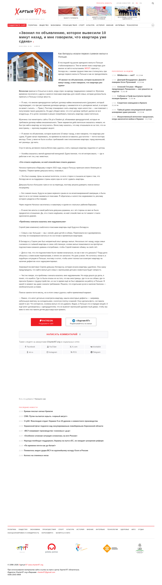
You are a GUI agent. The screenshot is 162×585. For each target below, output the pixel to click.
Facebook (31, 347)
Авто (133, 529)
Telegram (96, 352)
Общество (44, 25)
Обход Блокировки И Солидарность (23, 533)
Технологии (132, 25)
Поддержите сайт (46, 322)
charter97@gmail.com (46, 572)
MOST (87, 68)
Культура (90, 25)
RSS (75, 352)
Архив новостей (123, 3)
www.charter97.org (35, 565)
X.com (74, 347)
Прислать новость (104, 3)
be (133, 3)
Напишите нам (40, 399)
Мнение (110, 25)
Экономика (55, 25)
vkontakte (97, 347)
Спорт (81, 25)
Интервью (120, 25)
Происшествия (70, 25)
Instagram (53, 352)
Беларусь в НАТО (63, 533)
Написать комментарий (64, 334)
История (100, 25)
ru (137, 3)
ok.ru (31, 352)
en (141, 3)
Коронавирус (47, 533)
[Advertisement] (58, 377)
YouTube (52, 347)
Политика (32, 25)
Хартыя (30, 11)
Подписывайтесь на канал (81, 322)
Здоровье (124, 529)
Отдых (141, 529)
